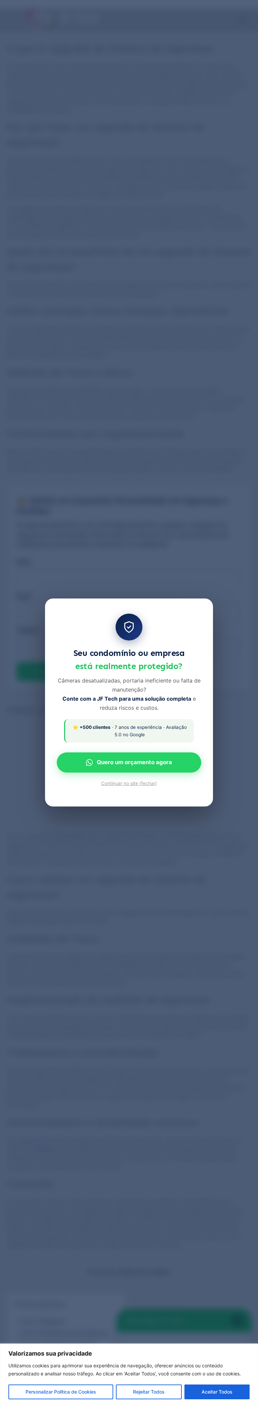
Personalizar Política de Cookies (61, 1392)
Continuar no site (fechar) (129, 783)
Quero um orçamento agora (134, 762)
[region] (129, 1374)
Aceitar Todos (217, 1392)
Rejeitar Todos (149, 1392)
